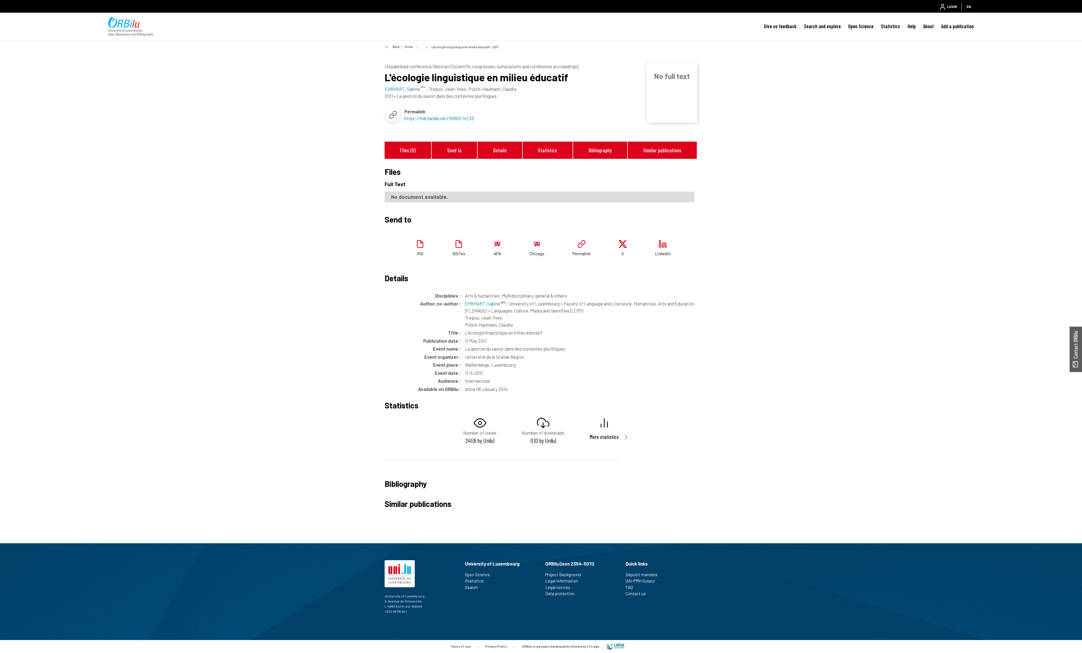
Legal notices (557, 587)
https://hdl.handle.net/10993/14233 (439, 118)
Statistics (890, 26)
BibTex (459, 253)
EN (968, 6)
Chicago (536, 253)
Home (409, 47)
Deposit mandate (642, 574)
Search (471, 587)
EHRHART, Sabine (483, 303)
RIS (420, 253)
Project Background (563, 574)
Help (912, 26)
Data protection (560, 593)
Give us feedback (780, 26)
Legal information (561, 580)
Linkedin (663, 253)
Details (500, 150)
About (928, 26)
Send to (454, 150)
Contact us (636, 593)
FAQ (629, 587)
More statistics (604, 437)
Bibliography (600, 150)
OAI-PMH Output (640, 580)
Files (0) (408, 150)
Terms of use (460, 646)
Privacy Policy (496, 646)
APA (497, 253)
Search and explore (822, 26)
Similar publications (662, 150)
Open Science (860, 26)
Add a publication (957, 26)
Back (396, 47)
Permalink (582, 253)
